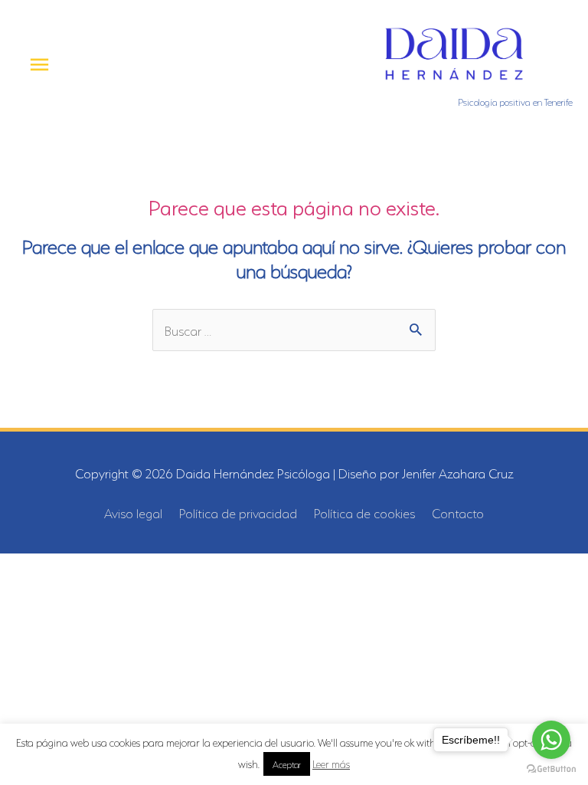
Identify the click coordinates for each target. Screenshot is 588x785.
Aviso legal (133, 512)
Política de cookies (364, 512)
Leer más (331, 763)
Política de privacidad (238, 512)
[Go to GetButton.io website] (551, 769)
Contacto (458, 512)
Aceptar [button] (287, 763)
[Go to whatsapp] (551, 740)
